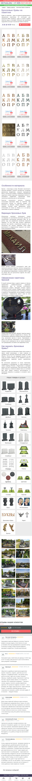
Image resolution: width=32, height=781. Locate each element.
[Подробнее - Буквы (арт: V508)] (9, 103)
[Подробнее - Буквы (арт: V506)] (23, 73)
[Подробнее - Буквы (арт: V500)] (9, 44)
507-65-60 (22, 3)
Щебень (8, 482)
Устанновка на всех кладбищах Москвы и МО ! (16, 5)
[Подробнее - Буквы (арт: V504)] (9, 73)
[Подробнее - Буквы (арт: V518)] (23, 163)
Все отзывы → (15, 631)
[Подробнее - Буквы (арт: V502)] (23, 44)
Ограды (8, 469)
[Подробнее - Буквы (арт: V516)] (9, 163)
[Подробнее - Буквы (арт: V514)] (23, 133)
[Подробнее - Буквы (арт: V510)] (23, 103)
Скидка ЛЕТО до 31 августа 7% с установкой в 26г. (16, 0)
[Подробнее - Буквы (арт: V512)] (9, 133)
